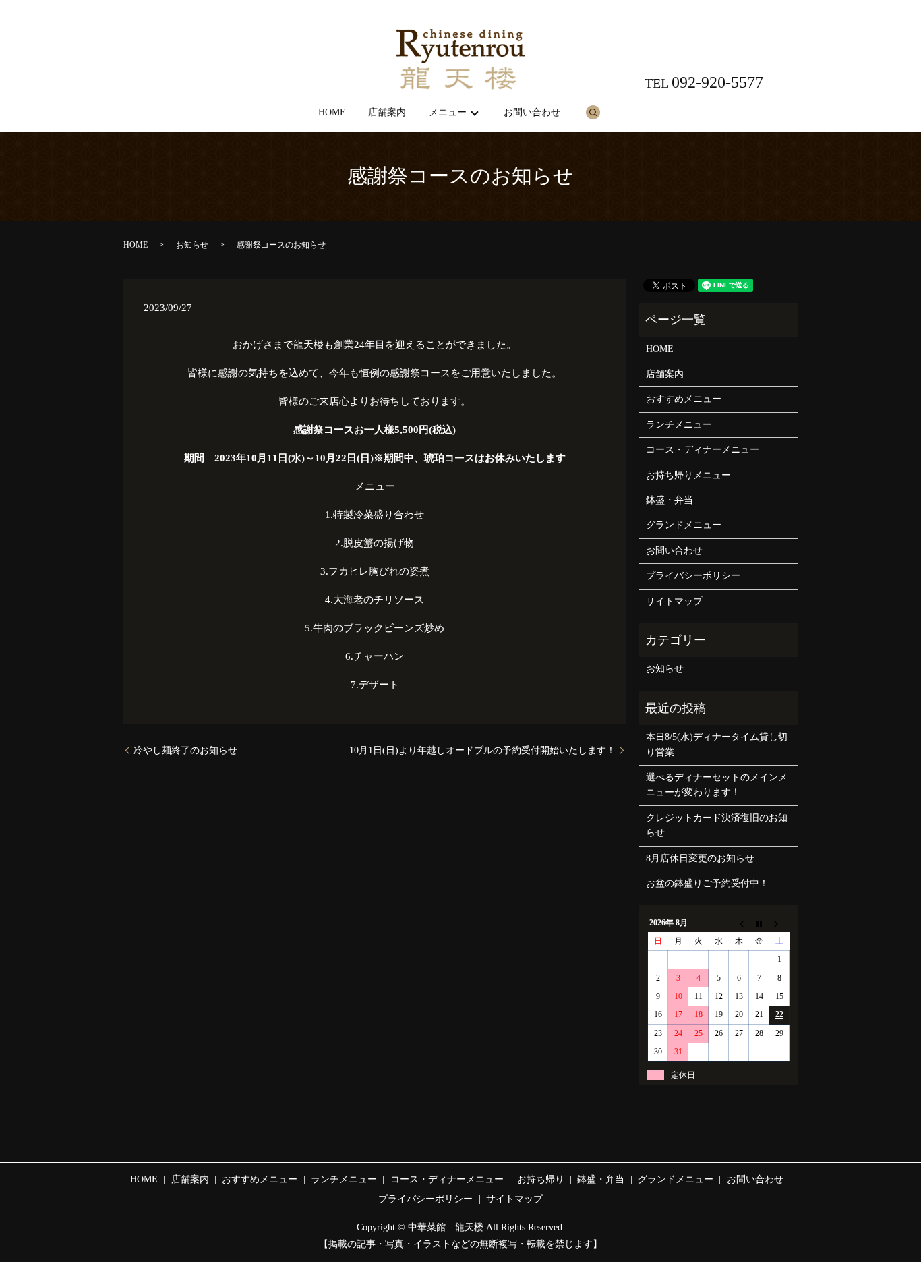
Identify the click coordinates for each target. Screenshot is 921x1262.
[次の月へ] (779, 923)
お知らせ (192, 245)
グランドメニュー (683, 525)
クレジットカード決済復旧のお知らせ (717, 825)
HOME (332, 112)
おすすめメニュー (683, 399)
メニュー (448, 112)
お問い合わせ (532, 112)
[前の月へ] (739, 923)
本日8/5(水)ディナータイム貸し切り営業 (717, 744)
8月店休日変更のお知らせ (700, 858)
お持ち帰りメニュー (688, 475)
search (593, 112)
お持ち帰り (540, 1179)
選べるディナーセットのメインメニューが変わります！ (717, 784)
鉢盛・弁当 (669, 500)
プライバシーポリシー (693, 576)
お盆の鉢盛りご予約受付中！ (707, 883)
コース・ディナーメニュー (702, 449)
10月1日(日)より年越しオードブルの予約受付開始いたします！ (482, 750)
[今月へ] (759, 923)
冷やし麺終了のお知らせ (185, 750)
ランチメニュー (679, 425)
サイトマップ (674, 601)
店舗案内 (387, 112)
